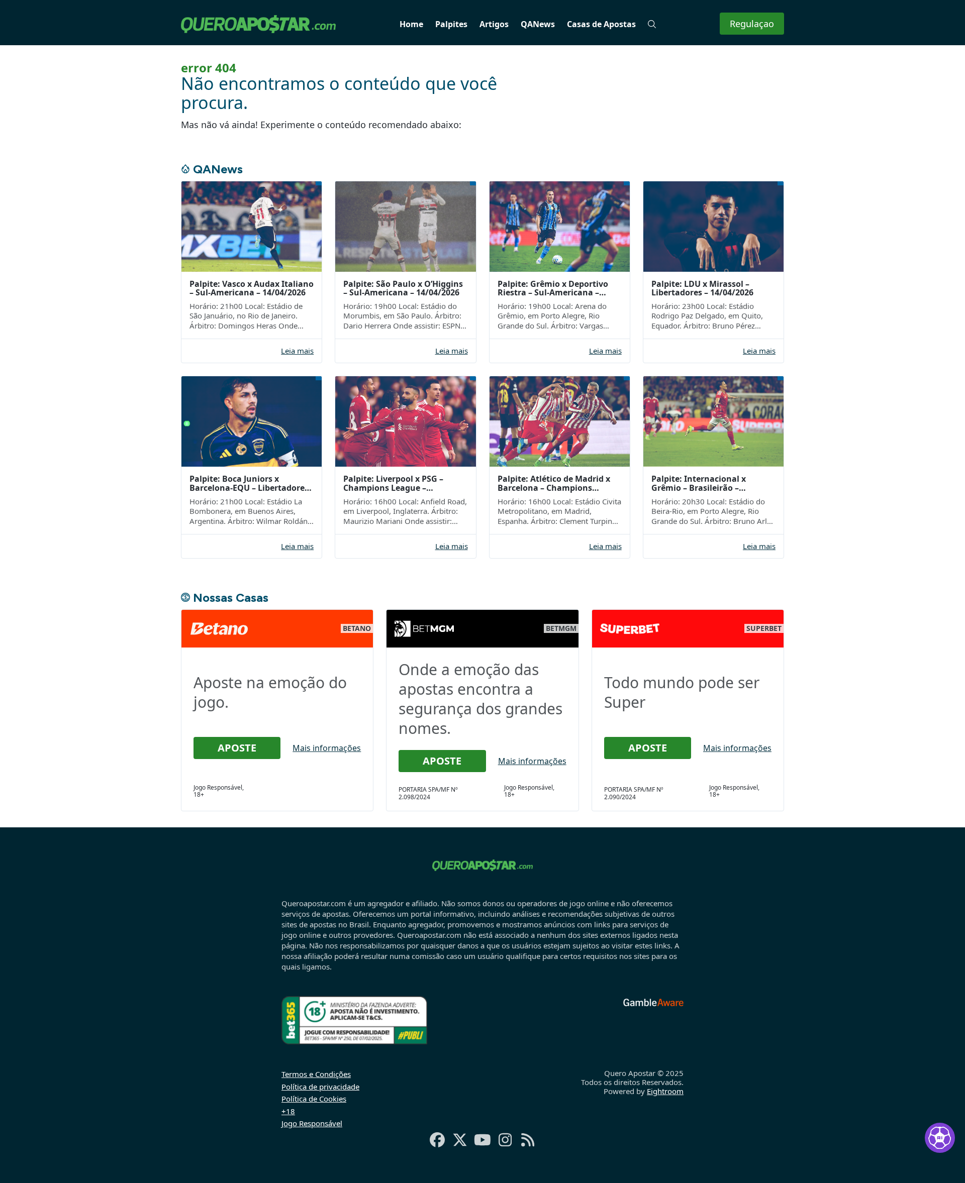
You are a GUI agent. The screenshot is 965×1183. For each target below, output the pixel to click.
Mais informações (327, 748)
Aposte (237, 748)
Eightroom (665, 1091)
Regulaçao (752, 24)
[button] (652, 24)
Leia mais (297, 351)
